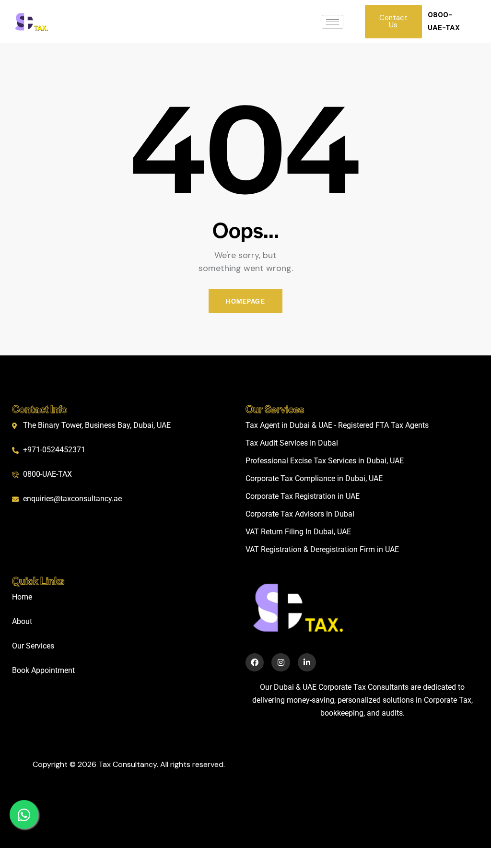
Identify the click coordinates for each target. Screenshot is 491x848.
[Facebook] (255, 662)
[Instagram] (280, 662)
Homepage (245, 301)
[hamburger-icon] (332, 22)
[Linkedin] (307, 662)
